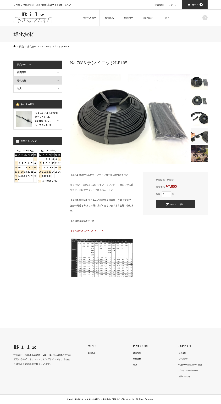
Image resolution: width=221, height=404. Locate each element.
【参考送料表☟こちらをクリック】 (87, 231)
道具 (167, 18)
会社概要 (92, 353)
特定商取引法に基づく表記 (190, 365)
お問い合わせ (184, 376)
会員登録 (159, 4)
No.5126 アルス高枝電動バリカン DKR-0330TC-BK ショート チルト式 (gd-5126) (47, 119)
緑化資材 (148, 18)
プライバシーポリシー (188, 370)
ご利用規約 (183, 359)
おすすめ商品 (89, 18)
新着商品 (109, 18)
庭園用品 (128, 18)
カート (197, 4)
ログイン (172, 4)
